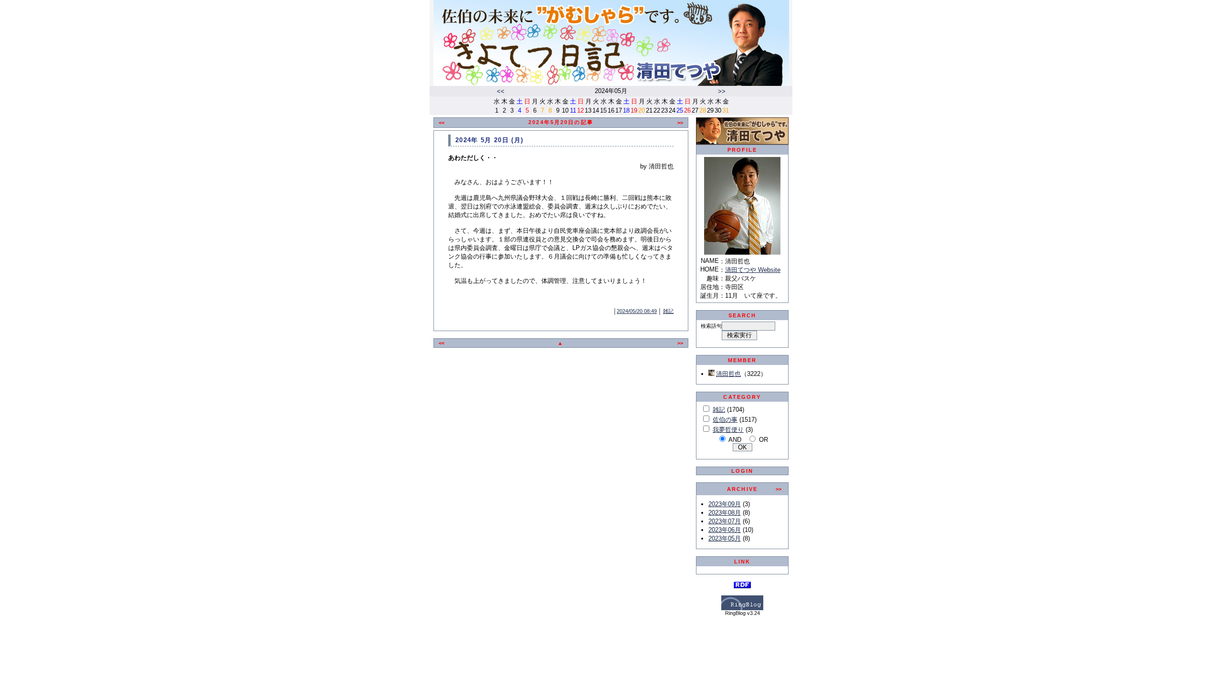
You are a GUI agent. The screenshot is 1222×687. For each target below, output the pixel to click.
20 (641, 110)
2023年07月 (724, 521)
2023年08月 (724, 512)
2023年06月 (724, 529)
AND (734, 439)
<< (501, 91)
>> (722, 91)
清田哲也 (728, 373)
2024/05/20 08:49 (637, 311)
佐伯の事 (725, 419)
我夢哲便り (728, 429)
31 (725, 110)
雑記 (668, 311)
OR (763, 439)
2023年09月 (724, 504)
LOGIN (742, 471)
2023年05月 (724, 538)
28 (702, 110)
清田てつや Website (752, 269)
